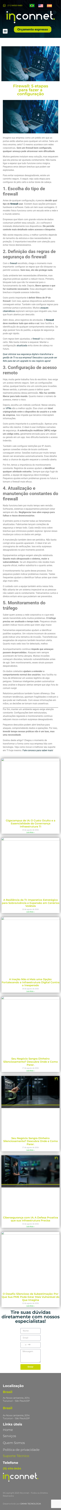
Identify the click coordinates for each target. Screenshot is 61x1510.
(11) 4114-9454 (12, 1468)
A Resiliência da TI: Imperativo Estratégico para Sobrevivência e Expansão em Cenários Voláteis (30, 903)
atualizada (22, 345)
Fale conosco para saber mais (38, 750)
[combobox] (25, 1345)
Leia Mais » (30, 832)
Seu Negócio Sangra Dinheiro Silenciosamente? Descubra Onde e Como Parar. (30, 1061)
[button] (5, 31)
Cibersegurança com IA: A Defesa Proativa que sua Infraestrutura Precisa (30, 1219)
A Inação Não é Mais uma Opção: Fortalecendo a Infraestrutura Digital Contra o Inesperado (30, 982)
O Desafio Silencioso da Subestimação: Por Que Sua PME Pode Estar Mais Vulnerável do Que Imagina (30, 1296)
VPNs (8, 408)
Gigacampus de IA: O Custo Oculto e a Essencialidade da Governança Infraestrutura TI (30, 823)
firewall (14, 204)
